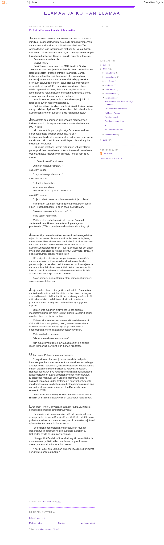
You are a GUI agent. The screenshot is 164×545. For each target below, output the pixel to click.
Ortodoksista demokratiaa (116, 108)
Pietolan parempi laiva (114, 121)
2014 (105, 64)
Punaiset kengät (112, 116)
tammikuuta (111, 134)
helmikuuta (111, 97)
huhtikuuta (111, 89)
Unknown (107, 154)
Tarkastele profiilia (111, 158)
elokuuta (110, 85)
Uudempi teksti (35, 523)
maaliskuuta (111, 93)
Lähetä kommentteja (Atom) (47, 529)
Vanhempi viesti (88, 523)
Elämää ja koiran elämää (82, 13)
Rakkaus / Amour (112, 112)
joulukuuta (111, 72)
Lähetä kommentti (37, 518)
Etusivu (61, 523)
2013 (105, 69)
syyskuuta (110, 81)
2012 (105, 139)
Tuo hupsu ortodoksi (114, 129)
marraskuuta (111, 76)
